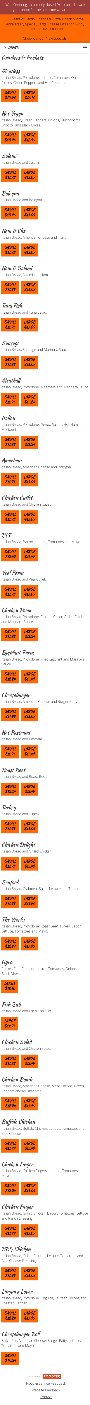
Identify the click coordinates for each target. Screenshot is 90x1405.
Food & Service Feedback (46, 1383)
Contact (46, 1396)
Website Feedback (46, 1390)
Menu (13, 47)
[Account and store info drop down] (85, 48)
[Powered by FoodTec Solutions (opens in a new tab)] (45, 1375)
